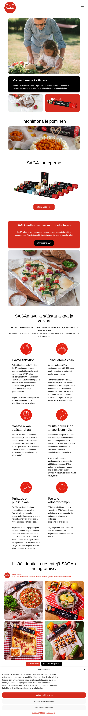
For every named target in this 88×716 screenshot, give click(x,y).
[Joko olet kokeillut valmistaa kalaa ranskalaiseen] (64, 600)
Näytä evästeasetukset (44, 708)
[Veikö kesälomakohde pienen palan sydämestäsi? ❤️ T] (23, 600)
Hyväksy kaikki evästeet (44, 695)
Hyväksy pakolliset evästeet (44, 701)
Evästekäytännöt (38, 713)
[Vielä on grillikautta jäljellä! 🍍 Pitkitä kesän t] (64, 640)
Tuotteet (55, 98)
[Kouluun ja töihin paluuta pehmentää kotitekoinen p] (23, 640)
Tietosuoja (51, 713)
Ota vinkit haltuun (44, 243)
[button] (84, 669)
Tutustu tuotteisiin (44, 207)
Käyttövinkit (21, 98)
